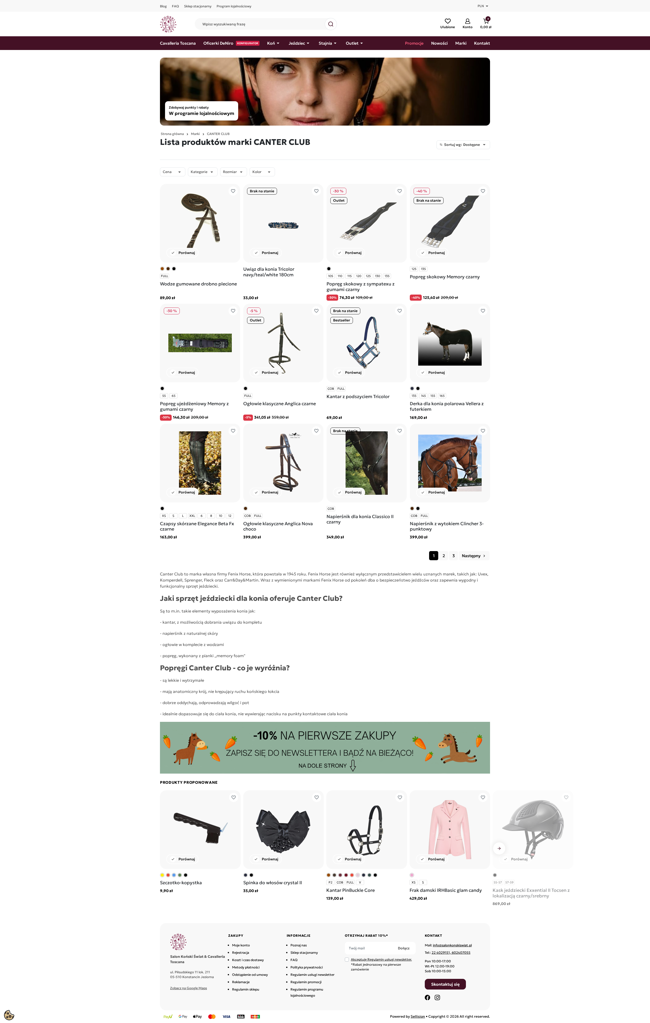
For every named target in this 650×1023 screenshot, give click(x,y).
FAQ (294, 960)
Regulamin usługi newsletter (312, 975)
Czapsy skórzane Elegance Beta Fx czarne (197, 526)
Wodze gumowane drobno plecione (198, 284)
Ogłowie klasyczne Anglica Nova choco (278, 526)
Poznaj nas (298, 945)
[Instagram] (437, 997)
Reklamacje (241, 982)
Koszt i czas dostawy (248, 960)
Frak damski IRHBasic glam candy (446, 890)
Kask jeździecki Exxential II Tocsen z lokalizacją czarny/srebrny (531, 893)
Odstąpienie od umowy (250, 975)
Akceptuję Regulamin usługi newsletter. (381, 959)
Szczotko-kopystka (181, 882)
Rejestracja (240, 952)
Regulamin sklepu (245, 989)
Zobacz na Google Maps (188, 988)
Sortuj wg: (465, 145)
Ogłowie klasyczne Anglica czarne (279, 403)
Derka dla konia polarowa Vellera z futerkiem (447, 406)
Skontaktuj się (445, 984)
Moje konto (241, 945)
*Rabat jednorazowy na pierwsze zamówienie (381, 964)
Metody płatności (245, 967)
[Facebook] (427, 997)
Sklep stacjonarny (304, 952)
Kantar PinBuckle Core (350, 890)
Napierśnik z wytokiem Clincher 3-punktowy (447, 526)
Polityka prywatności (306, 967)
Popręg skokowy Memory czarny (445, 277)
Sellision (418, 1016)
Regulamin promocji (305, 982)
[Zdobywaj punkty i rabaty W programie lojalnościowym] (325, 91)
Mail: (448, 945)
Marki (195, 134)
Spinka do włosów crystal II (272, 882)
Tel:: (447, 952)
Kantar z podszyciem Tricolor (358, 396)
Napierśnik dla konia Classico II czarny (360, 519)
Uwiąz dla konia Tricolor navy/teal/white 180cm (268, 272)
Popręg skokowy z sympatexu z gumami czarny (361, 286)
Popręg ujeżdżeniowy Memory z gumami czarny (194, 406)
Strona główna (172, 134)
